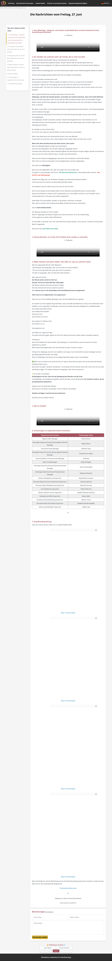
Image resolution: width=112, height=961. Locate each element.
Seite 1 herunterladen (68, 613)
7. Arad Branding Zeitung (14, 83)
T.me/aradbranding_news (68, 888)
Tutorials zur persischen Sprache (56, 3)
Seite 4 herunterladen (68, 877)
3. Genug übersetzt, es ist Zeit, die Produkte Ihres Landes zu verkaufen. (16, 58)
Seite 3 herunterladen (68, 789)
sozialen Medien (40, 3)
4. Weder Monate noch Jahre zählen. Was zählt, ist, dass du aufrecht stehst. (16, 67)
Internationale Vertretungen (24, 3)
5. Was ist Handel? (12, 73)
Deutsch (106, 3)
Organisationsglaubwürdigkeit (77, 3)
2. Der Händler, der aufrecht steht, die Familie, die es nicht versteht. (16, 49)
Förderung (11, 3)
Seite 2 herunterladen (68, 701)
